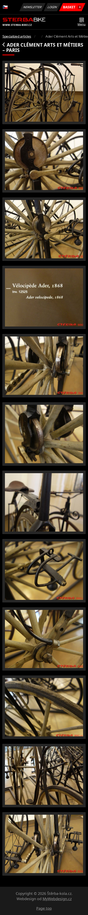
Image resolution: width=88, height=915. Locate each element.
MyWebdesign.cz (57, 898)
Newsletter (33, 7)
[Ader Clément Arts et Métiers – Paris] (44, 92)
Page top (44, 908)
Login (52, 7)
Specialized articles (16, 36)
